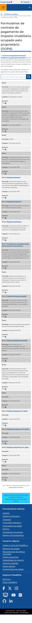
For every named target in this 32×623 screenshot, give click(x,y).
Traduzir (26, 2)
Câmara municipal (10, 516)
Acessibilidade (24, 612)
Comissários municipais (13, 532)
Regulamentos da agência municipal (14, 552)
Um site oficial (5, 2)
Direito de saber (21, 610)
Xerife (5, 529)
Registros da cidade (11, 548)
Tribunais (7, 519)
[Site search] (29, 7)
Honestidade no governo (13, 560)
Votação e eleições (10, 563)
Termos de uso (10, 610)
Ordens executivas (10, 557)
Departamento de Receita (16, 487)
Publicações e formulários (11, 14)
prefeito (6, 513)
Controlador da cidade (12, 526)
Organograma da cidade (13, 569)
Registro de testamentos (13, 535)
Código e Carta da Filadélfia (14, 545)
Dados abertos (9, 566)
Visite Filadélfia (9, 582)
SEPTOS (6, 579)
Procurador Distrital (11, 522)
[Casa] (1, 14)
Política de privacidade (11, 612)
